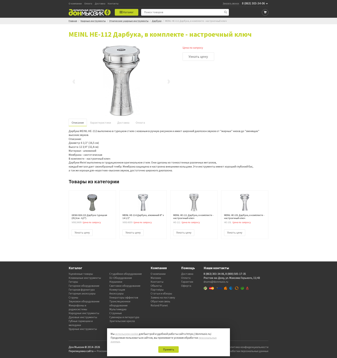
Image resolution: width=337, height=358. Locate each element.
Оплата (88, 3)
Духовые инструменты (83, 317)
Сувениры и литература (124, 317)
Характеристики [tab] (100, 122)
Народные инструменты (84, 313)
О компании (75, 3)
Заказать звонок (231, 3)
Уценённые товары (81, 273)
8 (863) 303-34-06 (253, 3)
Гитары (73, 281)
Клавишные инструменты (85, 278)
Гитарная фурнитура (82, 289)
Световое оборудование (124, 285)
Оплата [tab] (140, 122)
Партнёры (157, 289)
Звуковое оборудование (84, 301)
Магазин (156, 278)
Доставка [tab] (123, 122)
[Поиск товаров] (225, 12)
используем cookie (126, 334)
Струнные (115, 313)
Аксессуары (116, 293)
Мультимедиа (117, 309)
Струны (73, 297)
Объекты (156, 285)
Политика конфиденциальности (247, 347)
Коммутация (117, 289)
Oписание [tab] (78, 122)
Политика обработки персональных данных (240, 351)
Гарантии (187, 281)
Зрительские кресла (122, 321)
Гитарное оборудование (84, 285)
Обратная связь (160, 301)
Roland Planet (159, 305)
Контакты (113, 3)
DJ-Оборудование (120, 278)
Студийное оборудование (125, 273)
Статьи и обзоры (161, 293)
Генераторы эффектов (123, 297)
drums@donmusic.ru (216, 281)
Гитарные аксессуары (82, 293)
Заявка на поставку (163, 297)
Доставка (100, 3)
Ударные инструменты (83, 329)
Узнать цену (198, 56)
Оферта (186, 285)
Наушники (115, 281)
